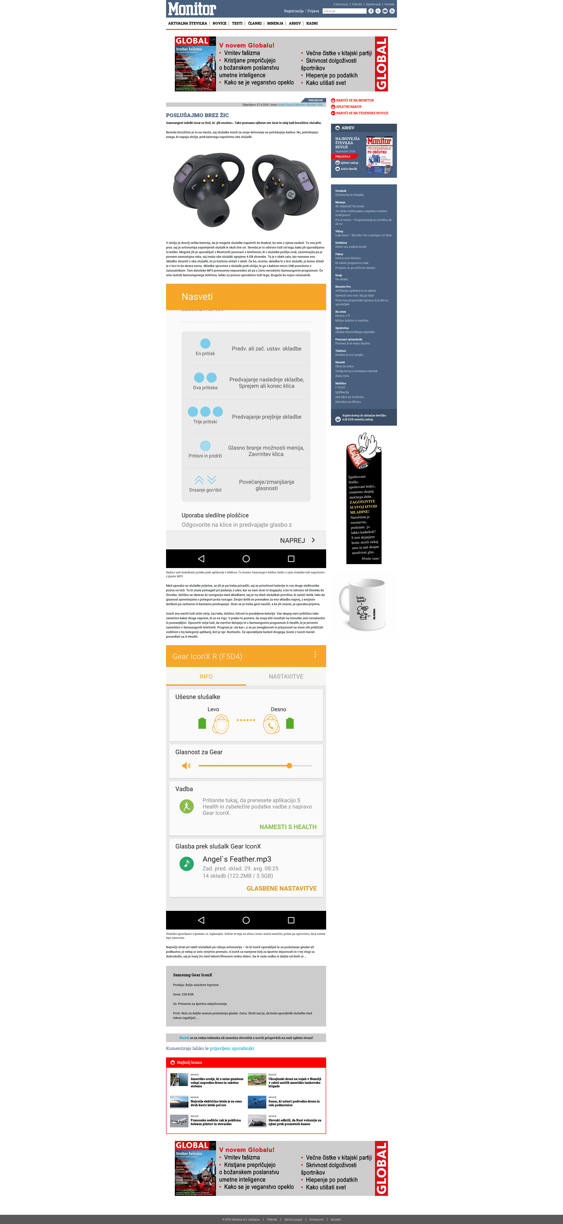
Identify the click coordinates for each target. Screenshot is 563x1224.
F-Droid (340, 387)
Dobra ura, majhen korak (350, 246)
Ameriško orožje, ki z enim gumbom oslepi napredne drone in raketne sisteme (217, 1082)
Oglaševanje (373, 4)
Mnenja (275, 23)
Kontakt (390, 4)
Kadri (312, 23)
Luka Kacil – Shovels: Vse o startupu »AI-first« (363, 235)
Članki (255, 23)
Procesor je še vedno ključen (352, 343)
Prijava (313, 11)
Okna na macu (344, 366)
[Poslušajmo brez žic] (246, 190)
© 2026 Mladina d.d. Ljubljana (241, 1219)
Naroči (184, 1038)
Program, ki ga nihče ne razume (355, 267)
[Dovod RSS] (391, 11)
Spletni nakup (349, 107)
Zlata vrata (342, 376)
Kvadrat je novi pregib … (350, 354)
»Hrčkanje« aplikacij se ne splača (355, 290)
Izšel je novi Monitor (348, 258)
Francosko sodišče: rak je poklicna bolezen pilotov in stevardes (216, 1122)
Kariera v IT (342, 315)
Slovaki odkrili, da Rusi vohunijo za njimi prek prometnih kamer (295, 1122)
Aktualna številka (187, 23)
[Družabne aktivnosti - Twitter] (377, 11)
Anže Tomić (285, 104)
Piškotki (357, 4)
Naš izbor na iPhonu (348, 401)
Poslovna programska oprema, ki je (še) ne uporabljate (361, 302)
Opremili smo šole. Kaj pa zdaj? (354, 295)
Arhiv (295, 23)
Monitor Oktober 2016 (309, 104)
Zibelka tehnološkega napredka (355, 332)
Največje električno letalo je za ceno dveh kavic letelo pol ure (216, 1103)
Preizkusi (316, 100)
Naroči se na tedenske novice (362, 113)
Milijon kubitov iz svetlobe (351, 320)
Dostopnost (316, 1219)
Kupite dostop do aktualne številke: (364, 415)
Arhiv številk (349, 169)
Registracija (294, 11)
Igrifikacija (342, 392)
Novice (220, 23)
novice (195, 1074)
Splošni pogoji (293, 1219)
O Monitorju (340, 4)
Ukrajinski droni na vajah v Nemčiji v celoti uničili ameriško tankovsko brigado (295, 1082)
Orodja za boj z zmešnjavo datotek (356, 371)
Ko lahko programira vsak (351, 263)
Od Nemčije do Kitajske (349, 194)
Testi (237, 23)
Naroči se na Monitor (355, 100)
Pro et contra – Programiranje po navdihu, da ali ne (363, 221)
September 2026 (345, 151)
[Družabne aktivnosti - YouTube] (384, 11)
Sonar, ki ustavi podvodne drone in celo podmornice (294, 1103)
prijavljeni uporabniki (232, 1048)
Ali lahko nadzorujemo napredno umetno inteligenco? (361, 213)
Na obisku (341, 279)
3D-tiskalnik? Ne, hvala (349, 206)
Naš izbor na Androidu (349, 397)
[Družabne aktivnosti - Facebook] (370, 11)
